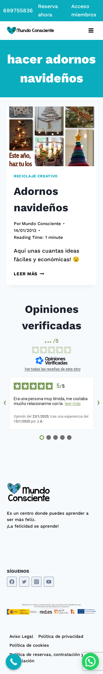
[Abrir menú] (91, 30)
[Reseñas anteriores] (5, 403)
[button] (90, 661)
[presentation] (51, 136)
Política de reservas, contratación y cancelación (46, 658)
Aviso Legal (21, 636)
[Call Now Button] (13, 662)
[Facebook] (12, 582)
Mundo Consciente (41, 223)
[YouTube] (49, 582)
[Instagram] (36, 582)
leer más (73, 403)
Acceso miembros (83, 10)
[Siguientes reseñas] (98, 403)
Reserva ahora (48, 10)
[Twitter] (24, 582)
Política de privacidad (60, 636)
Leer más (29, 273)
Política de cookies (29, 645)
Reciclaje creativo (36, 176)
